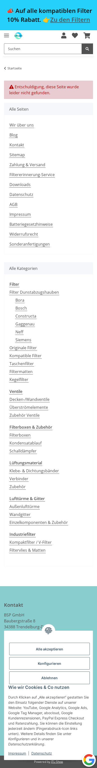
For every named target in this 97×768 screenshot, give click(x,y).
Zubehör (17, 486)
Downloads (20, 184)
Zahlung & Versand (27, 164)
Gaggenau (25, 324)
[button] (63, 36)
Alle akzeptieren (49, 649)
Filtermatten (21, 371)
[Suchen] (87, 48)
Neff (19, 332)
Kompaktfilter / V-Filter (30, 542)
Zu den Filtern (70, 19)
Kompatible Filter (25, 355)
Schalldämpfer (23, 451)
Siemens (23, 340)
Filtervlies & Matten (27, 550)
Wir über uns (21, 125)
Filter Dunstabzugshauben (34, 292)
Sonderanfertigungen (29, 244)
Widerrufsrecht (23, 234)
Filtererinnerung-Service (32, 174)
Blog (13, 135)
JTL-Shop (57, 762)
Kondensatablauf (25, 443)
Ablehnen (49, 678)
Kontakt (16, 145)
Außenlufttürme (24, 506)
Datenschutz (41, 753)
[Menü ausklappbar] (6, 33)
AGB (13, 204)
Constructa (25, 316)
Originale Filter (23, 348)
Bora (19, 300)
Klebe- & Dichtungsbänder (34, 471)
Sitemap (17, 155)
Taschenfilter (21, 363)
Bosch (21, 308)
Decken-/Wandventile (29, 399)
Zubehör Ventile (24, 415)
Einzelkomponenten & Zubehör (38, 522)
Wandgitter (20, 514)
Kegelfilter (18, 379)
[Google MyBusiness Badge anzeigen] (89, 759)
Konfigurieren (49, 663)
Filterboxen (20, 435)
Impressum (17, 753)
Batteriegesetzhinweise (31, 224)
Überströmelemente (28, 407)
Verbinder (18, 478)
